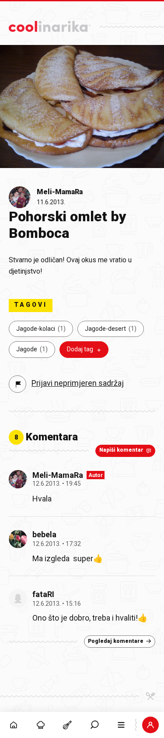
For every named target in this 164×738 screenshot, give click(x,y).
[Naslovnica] (13, 725)
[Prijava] (150, 725)
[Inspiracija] (40, 725)
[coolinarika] (50, 24)
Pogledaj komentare (115, 641)
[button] (94, 725)
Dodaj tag (80, 349)
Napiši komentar (121, 450)
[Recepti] (67, 725)
